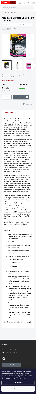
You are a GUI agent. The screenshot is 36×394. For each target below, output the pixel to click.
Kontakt (12, 364)
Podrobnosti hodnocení (26, 25)
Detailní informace (8, 80)
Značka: (6, 29)
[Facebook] (3, 358)
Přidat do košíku (19, 97)
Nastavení (18, 383)
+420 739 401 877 (11, 353)
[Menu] (33, 2)
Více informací (21, 378)
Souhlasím (18, 389)
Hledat (31, 7)
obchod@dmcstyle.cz (12, 349)
